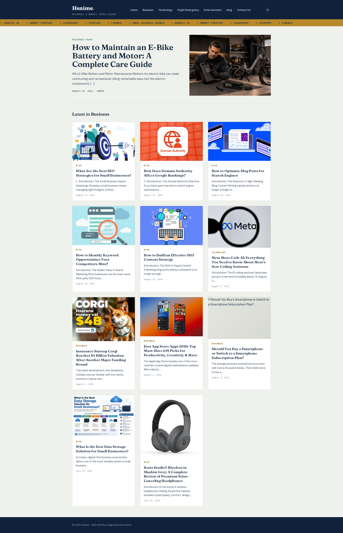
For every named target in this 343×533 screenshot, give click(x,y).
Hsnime (83, 8)
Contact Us (244, 10)
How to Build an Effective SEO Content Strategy (169, 257)
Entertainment (213, 10)
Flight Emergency (188, 10)
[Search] (267, 10)
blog (229, 10)
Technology (165, 10)
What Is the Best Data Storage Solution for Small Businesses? (102, 448)
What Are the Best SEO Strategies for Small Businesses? (103, 173)
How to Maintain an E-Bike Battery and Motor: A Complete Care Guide (122, 55)
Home (134, 10)
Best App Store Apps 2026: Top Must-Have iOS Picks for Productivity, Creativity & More (170, 350)
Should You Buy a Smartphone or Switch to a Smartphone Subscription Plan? (237, 353)
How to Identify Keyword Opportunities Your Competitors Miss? (97, 259)
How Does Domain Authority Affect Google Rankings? (168, 173)
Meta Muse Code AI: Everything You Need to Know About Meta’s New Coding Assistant (239, 261)
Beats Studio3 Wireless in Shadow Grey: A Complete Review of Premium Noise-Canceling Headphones (166, 474)
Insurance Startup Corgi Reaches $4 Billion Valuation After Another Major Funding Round (101, 357)
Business (148, 10)
